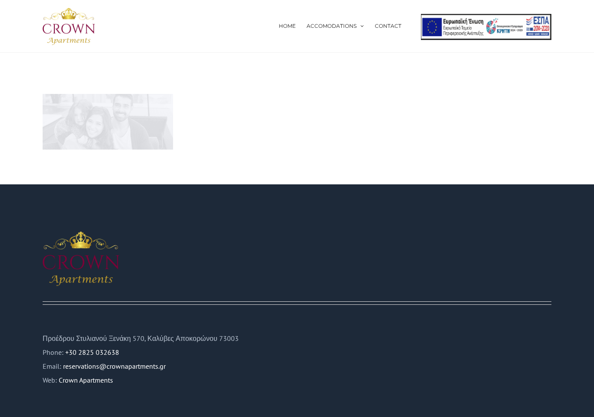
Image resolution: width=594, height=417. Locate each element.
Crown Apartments (86, 380)
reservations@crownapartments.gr (114, 366)
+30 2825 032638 (92, 352)
